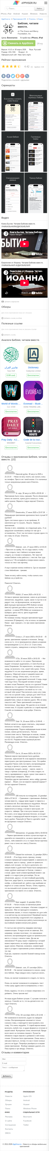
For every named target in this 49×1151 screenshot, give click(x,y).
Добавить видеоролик (12, 301)
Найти (39, 9)
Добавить (7, 1076)
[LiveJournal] (27, 78)
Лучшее (8, 1104)
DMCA (7, 1133)
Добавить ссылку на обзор (13, 318)
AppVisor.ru (5, 19)
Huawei (25, 14)
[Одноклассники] (18, 78)
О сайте (8, 1121)
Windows (34, 14)
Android (16, 14)
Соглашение (10, 1125)
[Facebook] (8, 78)
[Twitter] (13, 78)
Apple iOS (27, 1096)
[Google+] (22, 78)
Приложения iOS (19, 19)
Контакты (9, 1129)
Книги (40, 19)
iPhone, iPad (6, 14)
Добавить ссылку (10, 335)
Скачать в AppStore (20, 43)
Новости (43, 14)
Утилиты (32, 19)
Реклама (8, 1117)
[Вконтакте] (3, 78)
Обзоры (8, 1100)
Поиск (7, 1108)
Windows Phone (30, 1108)
